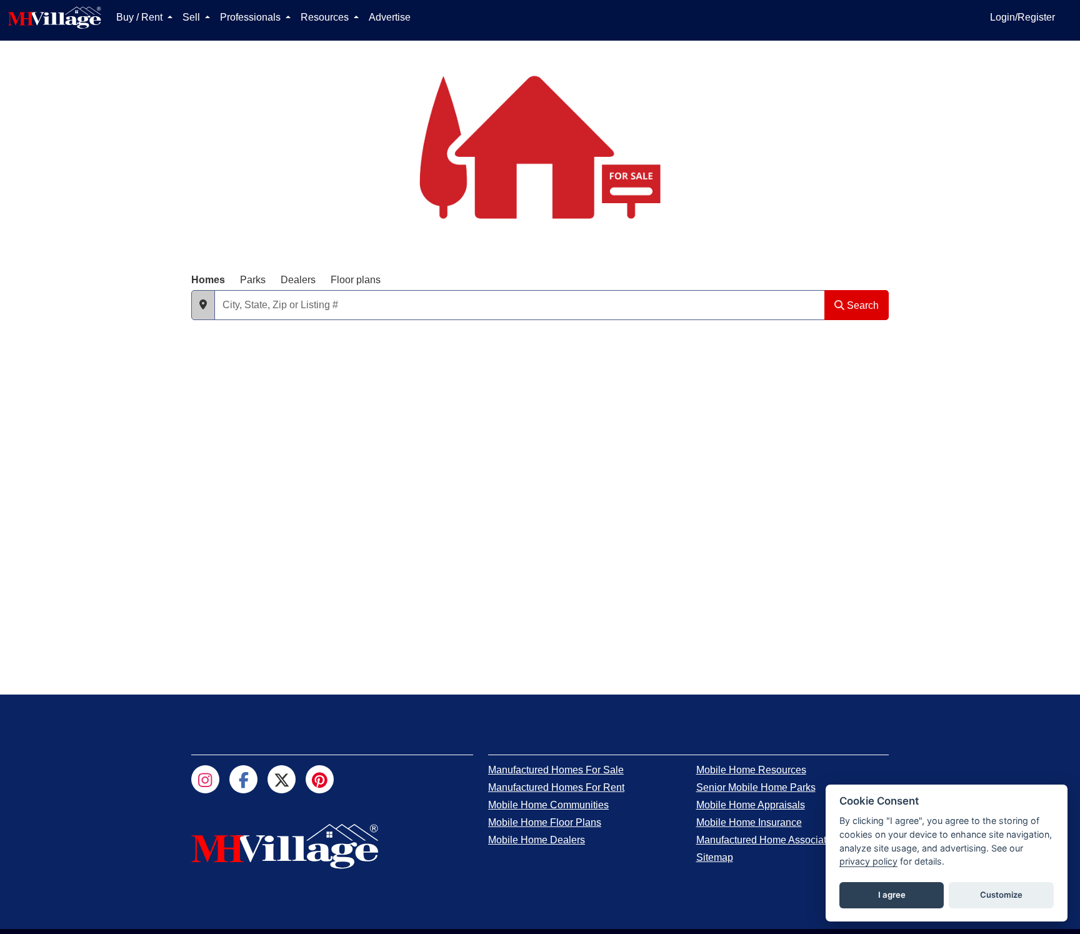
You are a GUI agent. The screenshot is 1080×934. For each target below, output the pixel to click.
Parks (253, 279)
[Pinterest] (320, 779)
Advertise (390, 17)
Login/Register (1022, 17)
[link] (556, 770)
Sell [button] (192, 17)
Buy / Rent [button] (140, 17)
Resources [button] (326, 17)
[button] (203, 305)
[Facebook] (243, 779)
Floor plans (356, 279)
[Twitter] (282, 779)
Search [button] (861, 305)
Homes (208, 279)
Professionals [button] (251, 17)
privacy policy (868, 861)
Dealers (298, 279)
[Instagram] (205, 779)
